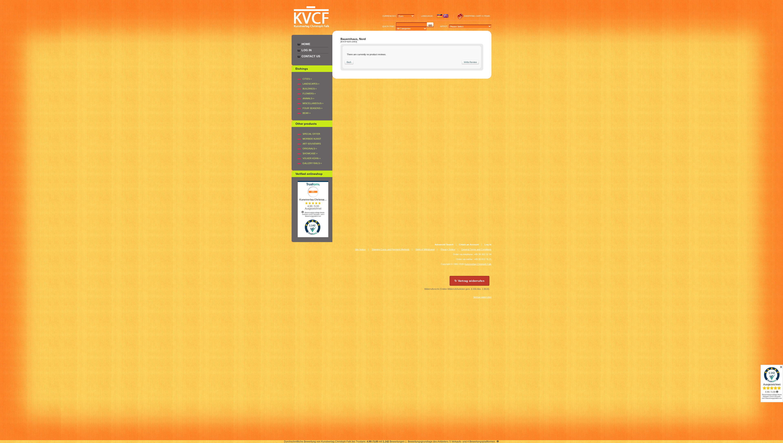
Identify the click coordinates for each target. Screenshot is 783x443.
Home (306, 44)
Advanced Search (444, 244)
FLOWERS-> (309, 93)
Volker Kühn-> (312, 158)
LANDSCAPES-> (311, 84)
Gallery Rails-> (312, 163)
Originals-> (310, 148)
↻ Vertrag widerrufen (469, 280)
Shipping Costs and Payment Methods (390, 249)
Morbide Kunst (312, 139)
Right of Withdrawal (425, 249)
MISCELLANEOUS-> (313, 103)
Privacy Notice (448, 249)
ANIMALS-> (308, 98)
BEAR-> (307, 113)
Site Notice (360, 249)
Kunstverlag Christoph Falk (477, 264)
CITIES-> (307, 79)
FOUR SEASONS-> (312, 108)
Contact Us (311, 56)
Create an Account (469, 244)
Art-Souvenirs (312, 143)
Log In (307, 50)
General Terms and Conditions (476, 249)
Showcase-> (310, 153)
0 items (486, 16)
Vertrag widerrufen (482, 297)
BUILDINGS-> (310, 88)
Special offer (311, 134)
